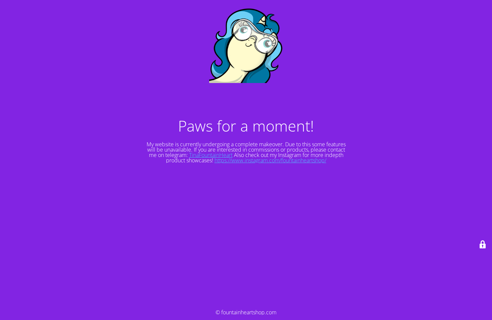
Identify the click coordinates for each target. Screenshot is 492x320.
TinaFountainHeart (211, 155)
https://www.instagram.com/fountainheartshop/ (270, 160)
